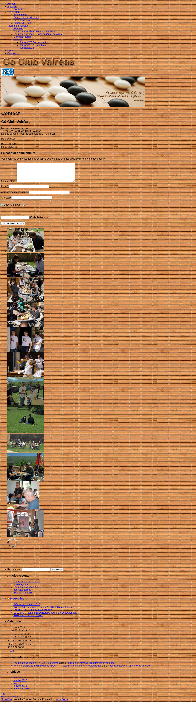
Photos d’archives (23, 592)
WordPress (62, 699)
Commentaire (8, 181)
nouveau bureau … (23, 589)
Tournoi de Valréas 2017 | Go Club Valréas (36, 663)
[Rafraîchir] (24, 205)
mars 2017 (19, 677)
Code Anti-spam (39, 217)
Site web (6, 197)
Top (3, 694)
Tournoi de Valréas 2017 (26, 581)
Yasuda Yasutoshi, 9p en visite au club (129, 665)
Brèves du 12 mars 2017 (26, 604)
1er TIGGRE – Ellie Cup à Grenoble (32, 610)
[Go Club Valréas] (38, 66)
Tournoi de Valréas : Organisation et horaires (90, 663)
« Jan (11, 650)
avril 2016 (18, 683)
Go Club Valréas (10, 696)
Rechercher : (14, 569)
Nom (4, 186)
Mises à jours (20, 584)
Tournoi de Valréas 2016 (26, 587)
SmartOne (6, 699)
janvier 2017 (20, 680)
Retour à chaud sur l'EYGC (28, 615)
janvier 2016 (20, 686)
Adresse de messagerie (14, 192)
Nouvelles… (18, 598)
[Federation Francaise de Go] (7, 75)
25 (26, 644)
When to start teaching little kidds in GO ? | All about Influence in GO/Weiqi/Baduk (57, 665)
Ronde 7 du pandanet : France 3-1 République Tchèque (43, 607)
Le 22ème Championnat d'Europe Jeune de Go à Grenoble (45, 612)
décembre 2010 (21, 688)
